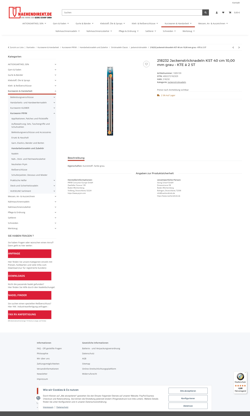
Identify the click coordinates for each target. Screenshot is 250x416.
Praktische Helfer (18, 180)
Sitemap (86, 363)
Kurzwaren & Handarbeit (20, 91)
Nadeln (15, 153)
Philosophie (42, 353)
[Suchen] (205, 12)
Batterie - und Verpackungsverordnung (101, 348)
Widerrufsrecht (89, 373)
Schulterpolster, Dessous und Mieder (29, 175)
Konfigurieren (188, 398)
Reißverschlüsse (19, 169)
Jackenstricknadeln (177, 82)
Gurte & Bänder (15, 75)
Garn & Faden (14, 69)
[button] (217, 12)
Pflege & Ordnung (16, 212)
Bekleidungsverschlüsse (22, 97)
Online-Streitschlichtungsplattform (99, 368)
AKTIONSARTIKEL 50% (18, 64)
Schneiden (13, 223)
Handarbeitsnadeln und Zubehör (27, 148)
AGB (84, 358)
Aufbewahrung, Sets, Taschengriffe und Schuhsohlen (30, 125)
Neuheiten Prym (19, 164)
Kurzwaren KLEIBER (19, 107)
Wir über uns (43, 358)
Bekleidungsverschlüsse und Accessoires (31, 132)
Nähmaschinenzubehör (19, 207)
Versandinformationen (48, 368)
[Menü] (245, 373)
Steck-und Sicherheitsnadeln (24, 185)
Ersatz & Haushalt (20, 137)
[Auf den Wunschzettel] (146, 64)
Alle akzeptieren (188, 391)
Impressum (48, 407)
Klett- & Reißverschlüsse (20, 85)
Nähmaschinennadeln (19, 201)
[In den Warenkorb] (70, 57)
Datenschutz (62, 407)
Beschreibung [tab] (76, 158)
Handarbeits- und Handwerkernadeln (28, 102)
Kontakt (236, 2)
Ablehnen (188, 406)
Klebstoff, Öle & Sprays (19, 80)
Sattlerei (12, 217)
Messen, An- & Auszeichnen (21, 196)
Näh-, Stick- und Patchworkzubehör (28, 159)
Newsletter (42, 373)
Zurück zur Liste (17, 47)
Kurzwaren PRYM (18, 113)
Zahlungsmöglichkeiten (48, 363)
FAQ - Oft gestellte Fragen (49, 348)
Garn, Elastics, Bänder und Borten (27, 143)
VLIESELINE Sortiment (20, 191)
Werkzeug (13, 228)
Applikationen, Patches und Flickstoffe (29, 118)
